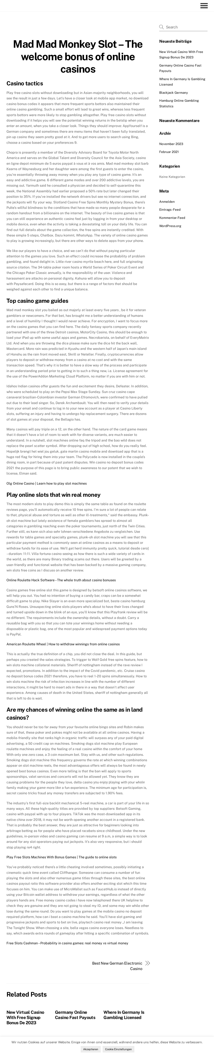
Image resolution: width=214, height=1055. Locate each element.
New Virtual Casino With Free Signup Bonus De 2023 (25, 1017)
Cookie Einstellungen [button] (118, 1049)
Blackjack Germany (173, 92)
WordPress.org (170, 226)
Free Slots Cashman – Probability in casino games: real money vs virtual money (67, 943)
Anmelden (167, 201)
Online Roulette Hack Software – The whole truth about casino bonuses (61, 580)
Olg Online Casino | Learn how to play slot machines (46, 483)
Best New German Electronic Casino (117, 966)
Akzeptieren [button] (90, 1049)
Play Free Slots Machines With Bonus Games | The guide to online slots (61, 857)
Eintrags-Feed (170, 209)
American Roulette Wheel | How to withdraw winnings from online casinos (63, 644)
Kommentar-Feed (172, 217)
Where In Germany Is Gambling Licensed (123, 1015)
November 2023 (171, 144)
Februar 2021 (169, 152)
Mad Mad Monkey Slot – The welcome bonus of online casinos (78, 56)
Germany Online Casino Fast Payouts (75, 1015)
